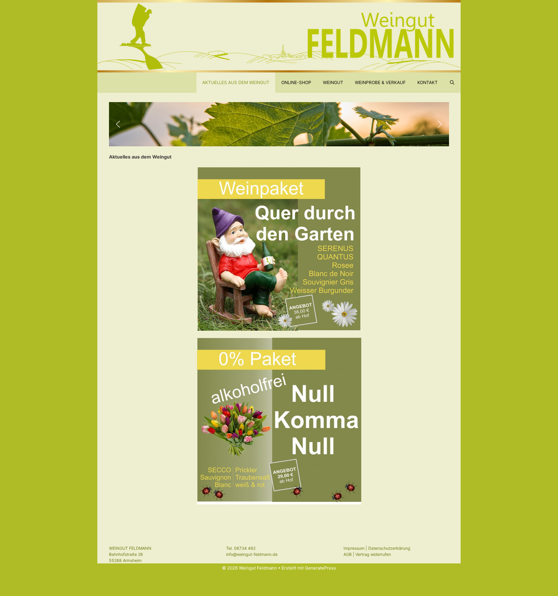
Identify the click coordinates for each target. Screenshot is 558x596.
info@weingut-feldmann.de (252, 554)
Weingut (333, 82)
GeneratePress (320, 568)
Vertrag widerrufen (373, 554)
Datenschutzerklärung (389, 548)
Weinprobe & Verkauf (380, 82)
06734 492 (244, 548)
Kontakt (427, 82)
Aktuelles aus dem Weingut (235, 82)
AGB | (349, 554)
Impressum (354, 548)
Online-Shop (296, 82)
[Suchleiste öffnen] (452, 82)
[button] (118, 124)
